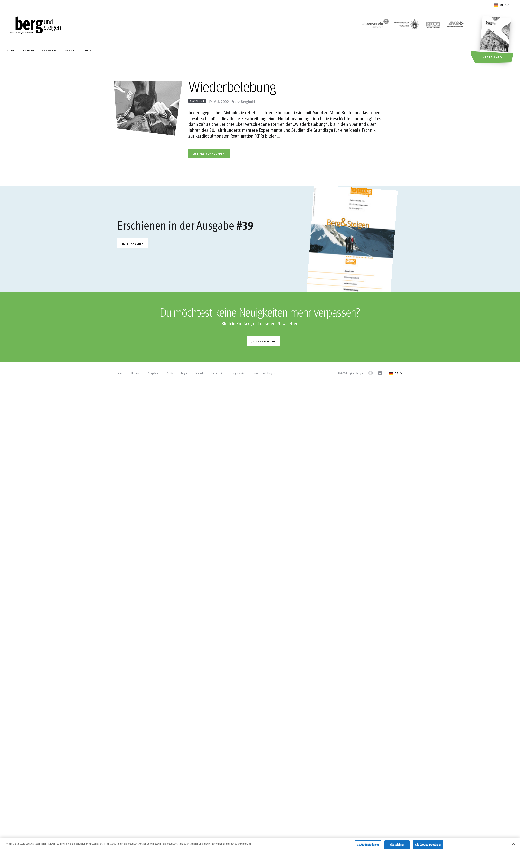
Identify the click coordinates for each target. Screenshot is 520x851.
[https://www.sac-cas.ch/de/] (406, 25)
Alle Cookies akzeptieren (428, 844)
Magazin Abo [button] (492, 57)
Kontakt (199, 373)
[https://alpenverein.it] (455, 25)
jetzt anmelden (263, 341)
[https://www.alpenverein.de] (433, 25)
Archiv (170, 373)
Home (120, 373)
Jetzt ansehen (133, 243)
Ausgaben (153, 373)
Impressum (239, 373)
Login (184, 373)
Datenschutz (218, 373)
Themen (135, 373)
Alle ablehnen (397, 844)
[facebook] (380, 373)
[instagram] (370, 373)
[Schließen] (513, 843)
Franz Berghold (243, 101)
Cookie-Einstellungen (264, 373)
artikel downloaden (209, 153)
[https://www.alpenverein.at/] (375, 25)
